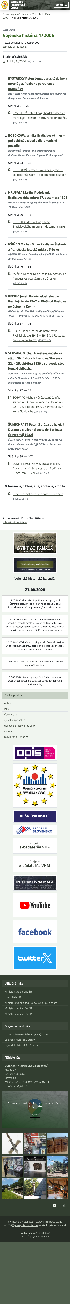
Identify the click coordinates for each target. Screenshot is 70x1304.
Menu (59, 5)
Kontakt (7, 703)
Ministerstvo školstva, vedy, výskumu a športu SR (33, 1003)
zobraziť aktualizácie (15, 47)
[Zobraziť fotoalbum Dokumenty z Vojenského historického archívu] (57, 1143)
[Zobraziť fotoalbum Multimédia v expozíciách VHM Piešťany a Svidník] (12, 1166)
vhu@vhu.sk (21, 1086)
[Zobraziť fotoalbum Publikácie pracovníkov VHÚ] (35, 1143)
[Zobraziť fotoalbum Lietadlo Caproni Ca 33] (57, 1188)
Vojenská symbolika (14, 720)
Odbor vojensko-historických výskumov (27, 1034)
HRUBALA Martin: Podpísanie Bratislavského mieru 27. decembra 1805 (37, 195)
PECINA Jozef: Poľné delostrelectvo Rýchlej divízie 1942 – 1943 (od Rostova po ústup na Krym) (37, 301)
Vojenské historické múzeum (21, 1045)
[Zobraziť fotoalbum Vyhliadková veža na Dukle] (35, 1166)
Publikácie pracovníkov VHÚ (19, 726)
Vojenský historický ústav (25, 1225)
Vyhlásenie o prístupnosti (20, 1221)
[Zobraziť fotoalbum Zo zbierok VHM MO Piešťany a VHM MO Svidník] (12, 1143)
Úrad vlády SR (13, 997)
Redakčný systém (30, 1236)
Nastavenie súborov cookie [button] (48, 1221)
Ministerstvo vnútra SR (18, 1014)
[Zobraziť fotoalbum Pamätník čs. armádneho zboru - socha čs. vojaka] (35, 1188)
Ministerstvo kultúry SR (18, 1008)
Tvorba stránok (27, 1233)
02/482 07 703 (18, 1082)
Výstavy (7, 731)
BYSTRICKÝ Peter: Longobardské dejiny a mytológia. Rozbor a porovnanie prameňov (37, 83)
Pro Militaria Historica (15, 737)
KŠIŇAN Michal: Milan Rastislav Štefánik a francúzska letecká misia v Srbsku (37, 247)
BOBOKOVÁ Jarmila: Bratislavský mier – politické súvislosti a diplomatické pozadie (36, 140)
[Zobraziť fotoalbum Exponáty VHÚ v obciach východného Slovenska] (57, 1166)
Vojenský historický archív (20, 1040)
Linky (6, 709)
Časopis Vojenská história (15, 14)
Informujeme (10, 714)
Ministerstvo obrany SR (18, 991)
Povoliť (35, 1114)
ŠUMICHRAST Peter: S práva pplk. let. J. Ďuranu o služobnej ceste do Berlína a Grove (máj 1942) (36, 429)
